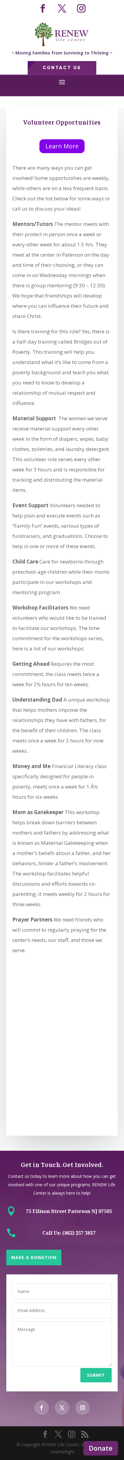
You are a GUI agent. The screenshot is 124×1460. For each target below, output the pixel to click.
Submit (96, 1375)
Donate (101, 1447)
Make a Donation (34, 1257)
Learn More (62, 146)
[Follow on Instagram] (81, 8)
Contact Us (62, 67)
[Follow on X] (62, 8)
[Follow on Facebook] (42, 8)
